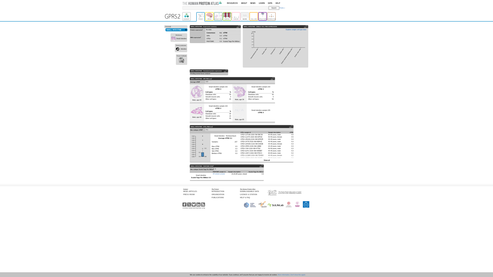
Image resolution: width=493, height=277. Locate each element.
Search (273, 8)
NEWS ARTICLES (190, 191)
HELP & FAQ (245, 198)
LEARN (262, 3)
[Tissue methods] (181, 60)
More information (284, 275)
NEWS (253, 3)
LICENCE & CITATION (248, 194)
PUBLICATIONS (218, 198)
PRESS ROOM (189, 194)
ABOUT (244, 3)
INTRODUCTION (218, 191)
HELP (278, 3)
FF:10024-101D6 (219, 174)
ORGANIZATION (218, 194)
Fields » (282, 8)
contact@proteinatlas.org (194, 208)
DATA (270, 3)
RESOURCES (232, 3)
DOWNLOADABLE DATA (249, 191)
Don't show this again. (298, 275)
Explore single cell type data (296, 30)
